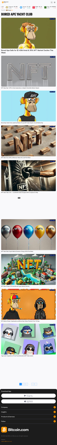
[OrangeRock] (9, 10)
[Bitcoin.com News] (5, 2)
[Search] (51, 2)
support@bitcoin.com (6, 441)
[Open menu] (54, 2)
